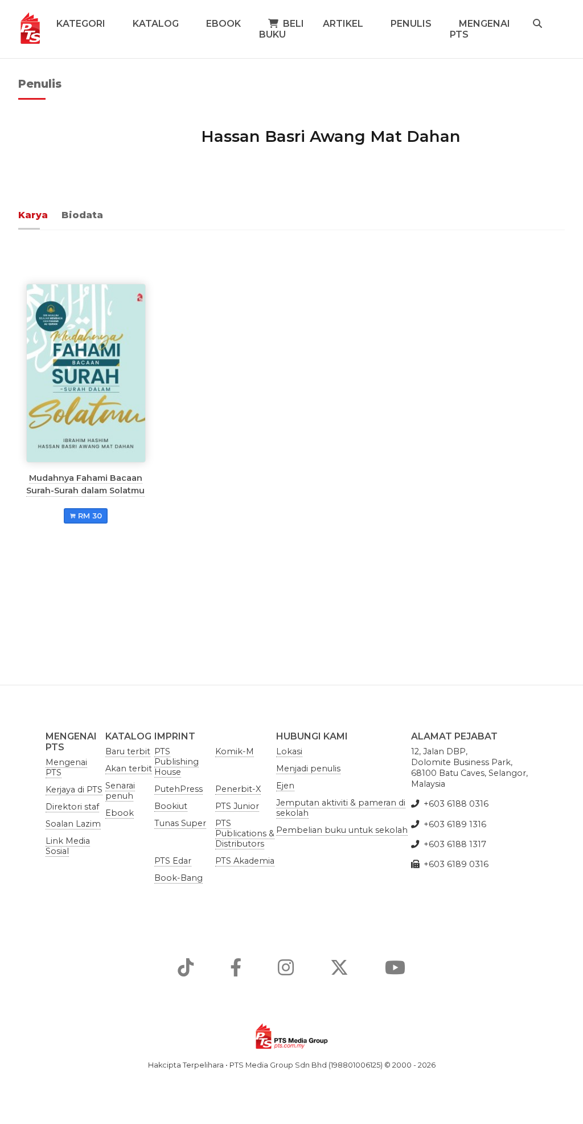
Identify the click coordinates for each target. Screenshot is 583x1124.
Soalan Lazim (73, 824)
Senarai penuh (120, 790)
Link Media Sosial (68, 846)
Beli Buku (281, 29)
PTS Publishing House (176, 761)
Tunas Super (180, 823)
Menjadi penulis (308, 768)
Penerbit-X (238, 789)
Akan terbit (128, 768)
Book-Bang (178, 878)
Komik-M (234, 751)
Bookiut (170, 806)
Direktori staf (72, 807)
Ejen (285, 785)
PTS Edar (172, 861)
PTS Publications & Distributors (244, 833)
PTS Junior (237, 806)
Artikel (343, 23)
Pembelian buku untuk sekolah (342, 830)
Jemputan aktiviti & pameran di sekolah (340, 808)
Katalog (156, 23)
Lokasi (289, 751)
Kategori (80, 23)
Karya (33, 215)
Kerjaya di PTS (74, 789)
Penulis (411, 23)
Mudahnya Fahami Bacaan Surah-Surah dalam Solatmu (85, 483)
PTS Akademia (244, 861)
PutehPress (178, 789)
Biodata (82, 215)
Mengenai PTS (480, 29)
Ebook (223, 23)
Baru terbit (127, 751)
